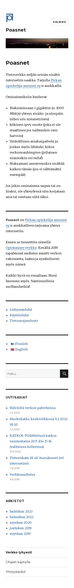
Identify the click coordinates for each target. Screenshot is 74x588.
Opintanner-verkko (21, 248)
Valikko (59, 21)
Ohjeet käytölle (18, 562)
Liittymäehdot (21, 310)
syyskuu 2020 (21, 522)
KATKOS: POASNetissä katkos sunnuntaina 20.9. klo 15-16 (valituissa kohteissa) (33, 441)
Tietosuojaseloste (24, 321)
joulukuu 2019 (21, 528)
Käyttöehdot (19, 315)
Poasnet (16, 30)
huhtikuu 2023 (21, 511)
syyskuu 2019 (20, 534)
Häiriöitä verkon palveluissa (32, 408)
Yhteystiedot (16, 572)
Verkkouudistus (22, 474)
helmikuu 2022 (22, 517)
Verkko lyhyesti (19, 552)
